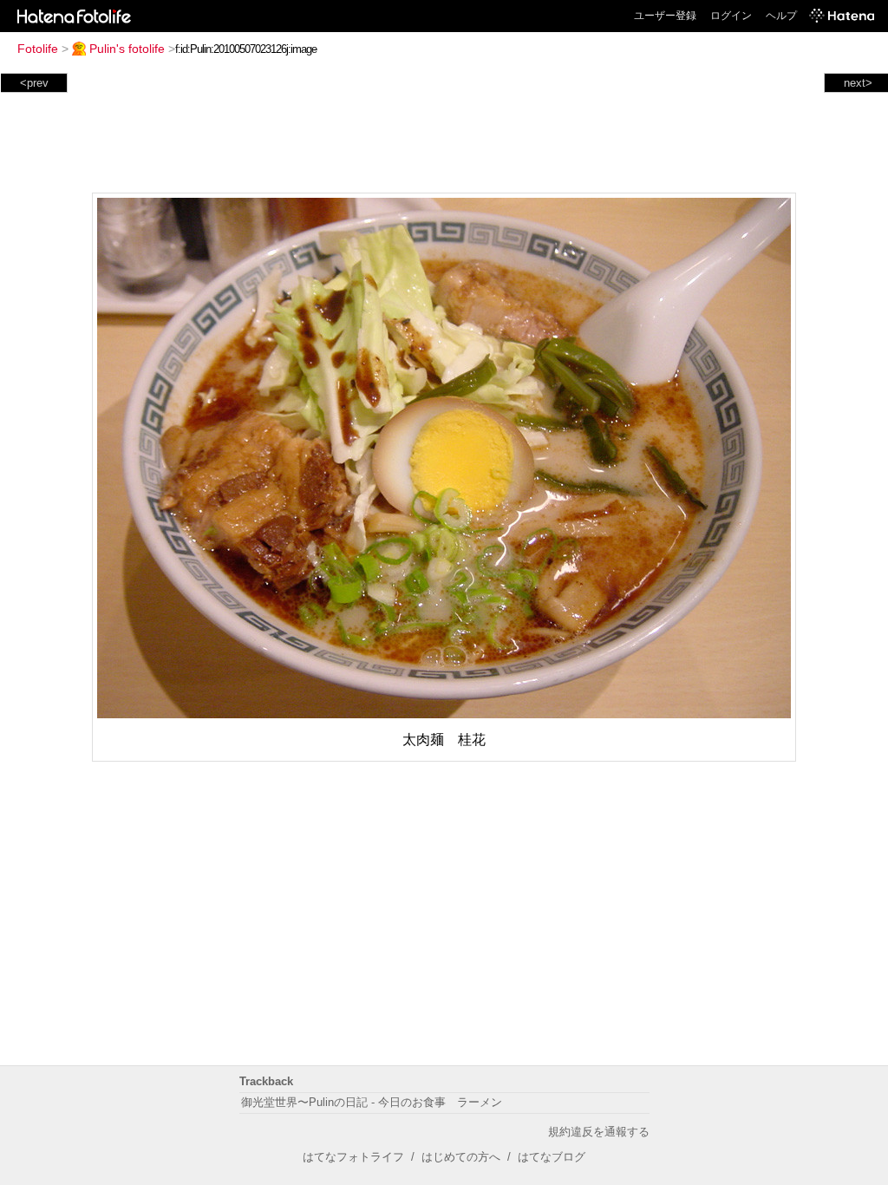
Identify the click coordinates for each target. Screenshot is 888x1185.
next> (858, 82)
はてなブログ (551, 1156)
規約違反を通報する (599, 1131)
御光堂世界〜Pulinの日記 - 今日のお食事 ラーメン (371, 1102)
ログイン (731, 16)
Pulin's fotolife (127, 49)
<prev (34, 82)
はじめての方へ (460, 1156)
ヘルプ (781, 16)
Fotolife (37, 49)
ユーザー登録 (665, 16)
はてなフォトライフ (353, 1156)
